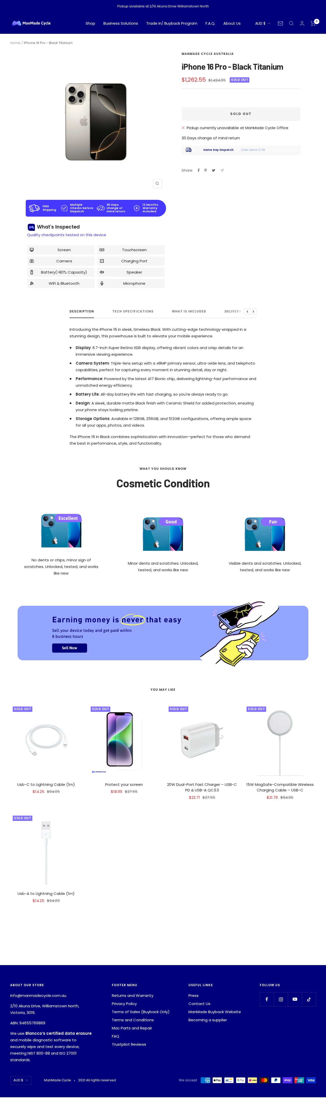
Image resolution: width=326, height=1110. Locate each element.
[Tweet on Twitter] (213, 170)
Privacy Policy (124, 1003)
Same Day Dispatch (218, 150)
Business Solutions (120, 23)
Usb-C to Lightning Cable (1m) (46, 784)
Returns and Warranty (132, 995)
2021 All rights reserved (97, 1080)
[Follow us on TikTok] (309, 999)
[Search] (291, 23)
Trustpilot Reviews (129, 1044)
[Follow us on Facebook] (267, 999)
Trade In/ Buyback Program (171, 23)
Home (15, 42)
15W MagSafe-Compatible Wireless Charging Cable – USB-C (280, 787)
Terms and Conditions (133, 1020)
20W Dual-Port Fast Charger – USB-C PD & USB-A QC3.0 (202, 787)
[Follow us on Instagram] (281, 999)
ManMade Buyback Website (214, 1011)
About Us (232, 23)
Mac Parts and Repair (132, 1028)
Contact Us (199, 1003)
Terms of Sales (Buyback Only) (141, 1011)
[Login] (302, 23)
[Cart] (313, 23)
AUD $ (260, 23)
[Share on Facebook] (199, 170)
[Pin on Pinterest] (205, 170)
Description (82, 311)
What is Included (189, 311)
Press (193, 995)
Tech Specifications (133, 311)
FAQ (115, 1036)
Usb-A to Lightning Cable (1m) (46, 893)
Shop (90, 23)
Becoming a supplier (207, 1020)
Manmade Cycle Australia (208, 54)
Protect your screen (124, 784)
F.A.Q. (210, 23)
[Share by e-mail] (222, 170)
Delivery (233, 311)
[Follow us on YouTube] (295, 999)
